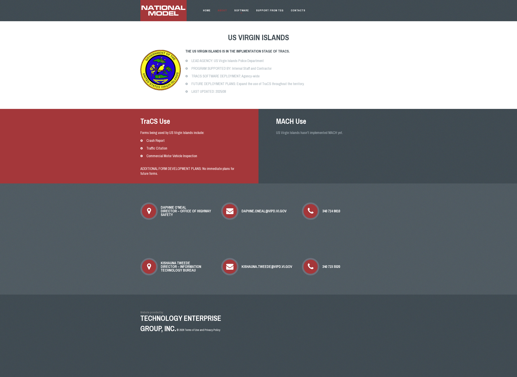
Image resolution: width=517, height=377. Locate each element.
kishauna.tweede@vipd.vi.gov (267, 267)
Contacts (298, 10)
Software (241, 10)
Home (206, 10)
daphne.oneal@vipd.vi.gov (264, 211)
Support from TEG (270, 10)
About (222, 10)
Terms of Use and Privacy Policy (202, 330)
